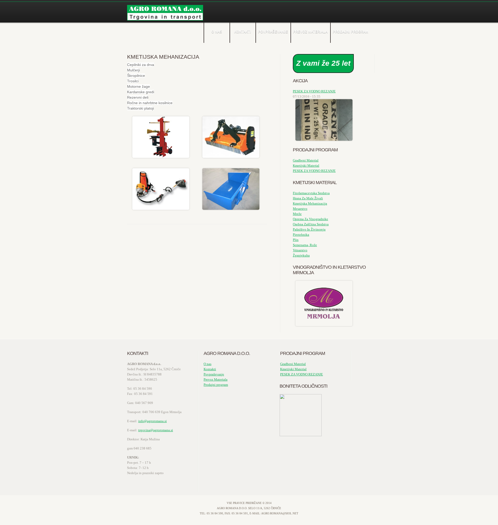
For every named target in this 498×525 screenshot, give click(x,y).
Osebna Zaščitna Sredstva (311, 224)
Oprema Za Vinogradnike (310, 219)
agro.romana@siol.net (279, 513)
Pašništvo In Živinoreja (309, 229)
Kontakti (242, 32)
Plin (296, 240)
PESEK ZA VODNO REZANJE (314, 91)
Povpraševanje (273, 32)
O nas (216, 32)
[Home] (165, 13)
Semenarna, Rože (305, 245)
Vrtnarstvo (300, 250)
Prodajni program (350, 32)
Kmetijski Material (306, 165)
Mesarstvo (300, 209)
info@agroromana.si (152, 421)
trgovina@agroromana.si (155, 430)
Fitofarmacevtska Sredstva (311, 193)
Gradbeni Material (306, 160)
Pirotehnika (301, 235)
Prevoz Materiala (310, 32)
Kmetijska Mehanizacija (310, 203)
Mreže (297, 214)
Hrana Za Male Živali (308, 198)
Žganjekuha (301, 255)
